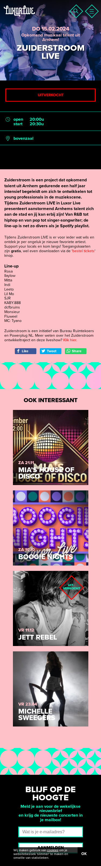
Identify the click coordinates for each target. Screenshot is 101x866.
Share (76, 351)
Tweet (51, 351)
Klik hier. (70, 340)
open (18, 119)
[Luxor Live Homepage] (37, 17)
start (17, 124)
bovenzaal (23, 138)
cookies (52, 850)
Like (25, 351)
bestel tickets (83, 251)
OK (84, 854)
